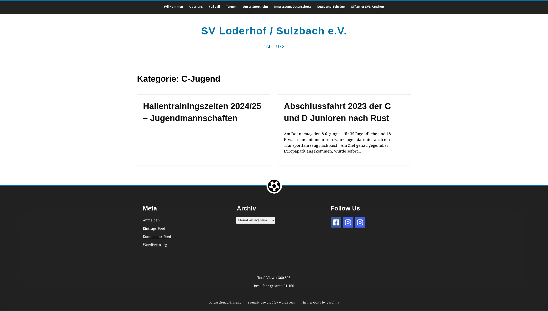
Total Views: (267, 277)
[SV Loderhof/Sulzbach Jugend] (348, 222)
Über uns (196, 6)
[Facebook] (336, 222)
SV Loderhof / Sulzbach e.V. (274, 31)
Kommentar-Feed (157, 236)
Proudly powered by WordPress (271, 302)
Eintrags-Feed (154, 228)
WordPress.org (155, 244)
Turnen (231, 6)
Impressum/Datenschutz (292, 6)
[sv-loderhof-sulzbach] (360, 222)
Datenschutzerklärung (225, 302)
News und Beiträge (331, 6)
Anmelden (151, 220)
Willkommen (173, 6)
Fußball (214, 6)
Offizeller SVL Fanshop (367, 6)
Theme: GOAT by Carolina (320, 302)
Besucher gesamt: (269, 285)
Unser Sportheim (255, 6)
